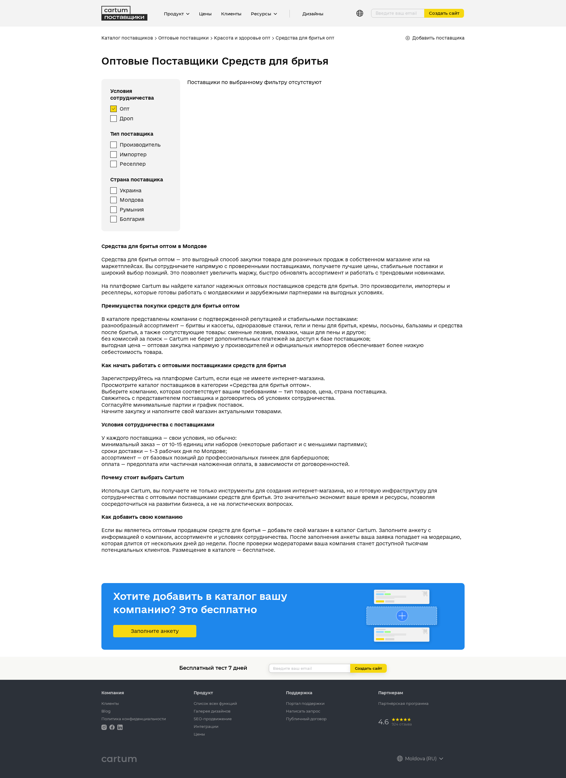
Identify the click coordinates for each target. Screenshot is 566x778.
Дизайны (312, 14)
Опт (124, 108)
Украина (131, 190)
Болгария (132, 219)
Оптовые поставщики (183, 37)
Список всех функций (215, 703)
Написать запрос (303, 711)
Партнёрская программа (403, 703)
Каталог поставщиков (127, 37)
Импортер (133, 154)
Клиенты (231, 14)
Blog (106, 711)
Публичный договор (306, 718)
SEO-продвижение (213, 718)
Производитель (140, 144)
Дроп (126, 118)
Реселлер (133, 164)
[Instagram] (104, 727)
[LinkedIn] (120, 727)
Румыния (132, 209)
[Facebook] (112, 727)
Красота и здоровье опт (242, 37)
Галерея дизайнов (212, 711)
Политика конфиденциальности (133, 718)
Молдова (132, 200)
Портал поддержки (305, 703)
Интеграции (206, 726)
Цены (205, 14)
